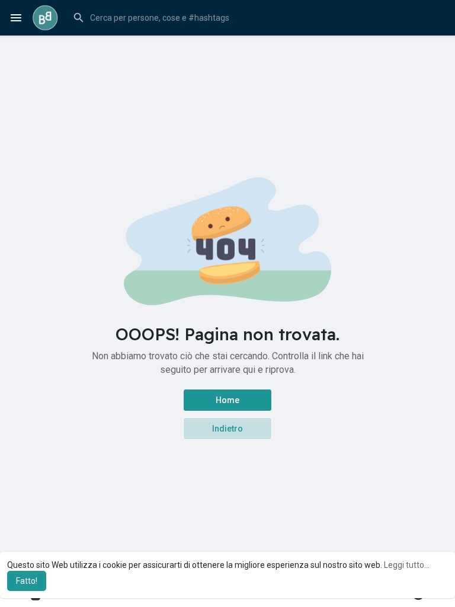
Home (227, 400)
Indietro (227, 428)
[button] (256, 18)
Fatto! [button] (26, 581)
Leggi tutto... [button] (407, 565)
